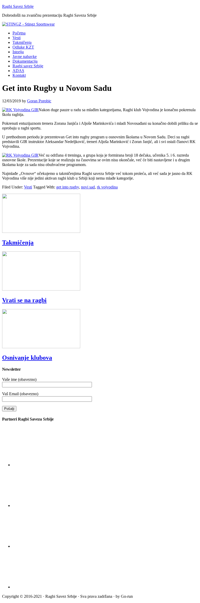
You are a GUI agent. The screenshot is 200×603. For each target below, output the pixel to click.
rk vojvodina (107, 187)
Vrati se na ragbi (24, 300)
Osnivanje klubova (27, 357)
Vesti (28, 187)
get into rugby (67, 187)
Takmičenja (18, 242)
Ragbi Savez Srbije (18, 6)
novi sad (88, 187)
